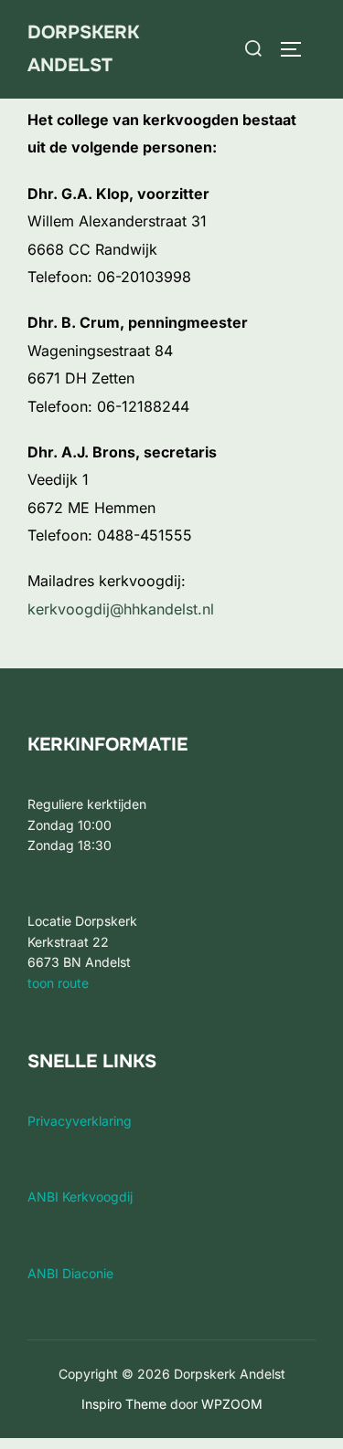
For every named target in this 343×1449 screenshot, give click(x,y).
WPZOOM (232, 1404)
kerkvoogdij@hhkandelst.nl (120, 609)
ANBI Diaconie (70, 1273)
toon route (58, 983)
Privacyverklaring (79, 1121)
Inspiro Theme (123, 1404)
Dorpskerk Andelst (83, 49)
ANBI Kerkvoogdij (80, 1196)
